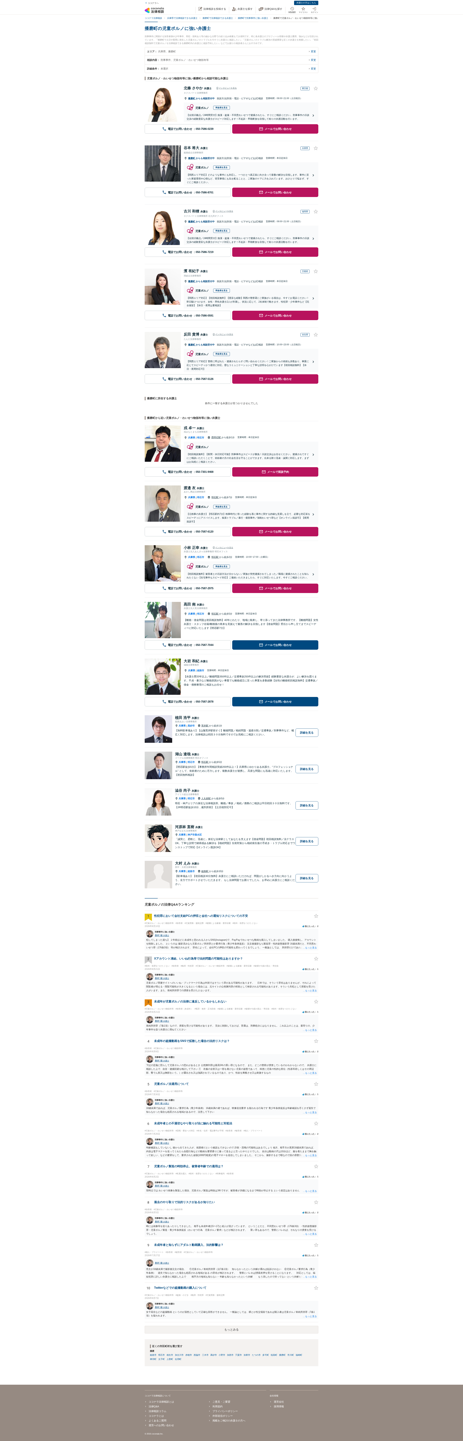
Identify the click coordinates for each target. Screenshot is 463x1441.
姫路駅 (205, 871)
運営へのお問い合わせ (161, 1425)
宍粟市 (238, 1355)
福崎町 (299, 1355)
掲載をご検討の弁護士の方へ (229, 1420)
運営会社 (279, 1401)
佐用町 (178, 1359)
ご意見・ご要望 (221, 1401)
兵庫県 (191, 437)
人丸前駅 (206, 798)
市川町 (290, 1355)
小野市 (222, 1355)
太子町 (161, 1359)
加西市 (230, 1355)
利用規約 (218, 1406)
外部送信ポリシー (223, 1415)
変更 (313, 51)
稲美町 (274, 1355)
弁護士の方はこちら (306, 2)
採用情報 (279, 1406)
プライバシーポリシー (225, 1411)
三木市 (205, 1355)
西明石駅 (216, 437)
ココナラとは (156, 1415)
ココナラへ (153, 3)
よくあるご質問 (157, 1420)
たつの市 (256, 1355)
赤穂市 (188, 1355)
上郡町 (170, 1359)
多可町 (265, 1355)
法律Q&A (154, 1406)
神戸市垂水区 (195, 834)
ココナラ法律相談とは (161, 1401)
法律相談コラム (157, 1411)
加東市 (247, 1355)
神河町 (153, 1359)
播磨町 (192, 98)
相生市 (170, 1355)
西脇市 (197, 1355)
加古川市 (179, 1355)
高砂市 (191, 725)
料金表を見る (222, 107)
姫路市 (200, 670)
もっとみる (231, 1329)
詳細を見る (307, 732)
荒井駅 (205, 725)
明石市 (200, 437)
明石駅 (215, 497)
